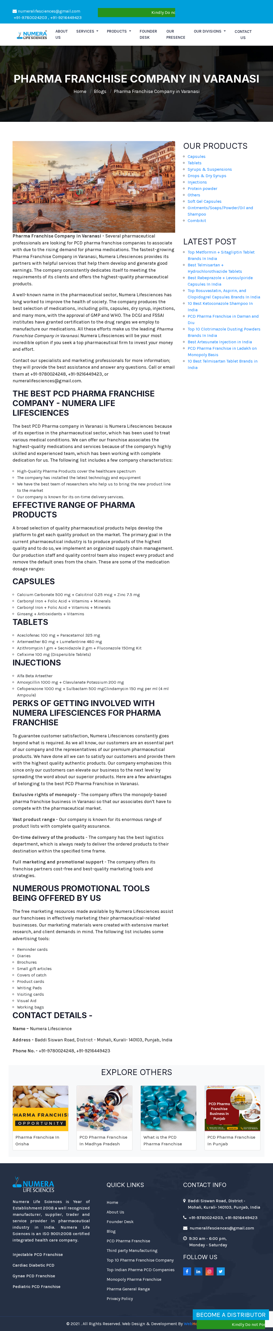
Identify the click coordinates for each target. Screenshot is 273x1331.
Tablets (195, 162)
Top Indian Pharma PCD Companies (141, 1269)
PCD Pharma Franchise (128, 1240)
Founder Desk (148, 34)
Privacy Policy (120, 1298)
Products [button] (117, 31)
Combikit (197, 220)
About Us (115, 1212)
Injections (197, 182)
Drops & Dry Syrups (207, 175)
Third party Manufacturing (132, 1250)
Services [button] (85, 31)
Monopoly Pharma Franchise (134, 1279)
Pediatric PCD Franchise (37, 1286)
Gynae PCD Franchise (34, 1275)
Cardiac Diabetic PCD (33, 1265)
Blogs (100, 91)
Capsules (197, 156)
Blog (111, 1231)
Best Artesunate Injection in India (220, 341)
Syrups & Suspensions (210, 169)
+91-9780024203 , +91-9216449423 (47, 17)
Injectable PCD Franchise (38, 1254)
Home (80, 91)
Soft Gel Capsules (205, 201)
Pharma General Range (128, 1288)
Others (194, 194)
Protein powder (202, 188)
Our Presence (175, 34)
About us (61, 34)
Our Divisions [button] (208, 31)
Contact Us (243, 34)
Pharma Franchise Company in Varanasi (157, 91)
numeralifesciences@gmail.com (48, 11)
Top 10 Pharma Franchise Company (140, 1260)
